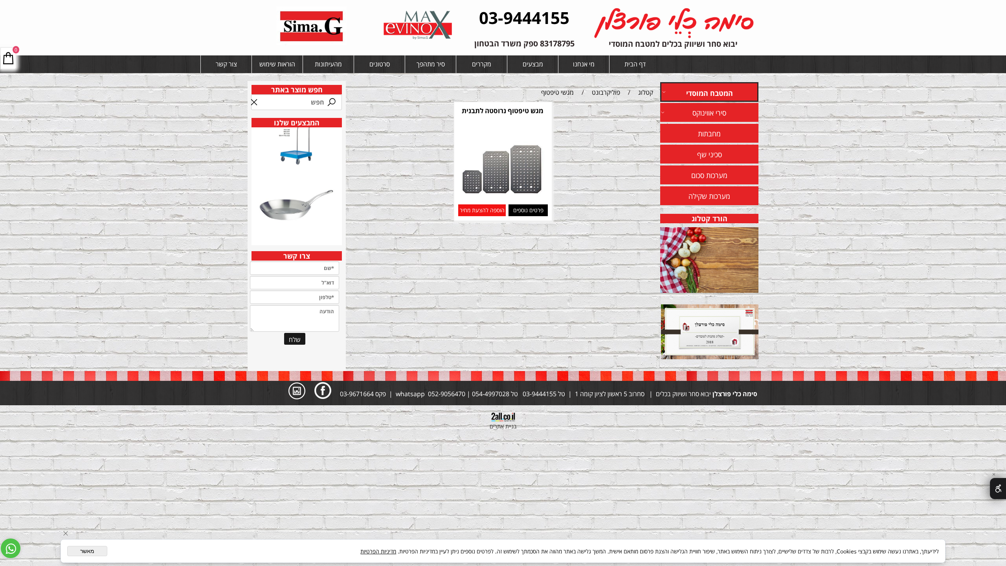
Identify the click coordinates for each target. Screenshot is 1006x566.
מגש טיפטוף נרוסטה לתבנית (502, 110)
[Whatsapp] (10, 548)
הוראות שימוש (277, 64)
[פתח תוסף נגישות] (998, 488)
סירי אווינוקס (709, 113)
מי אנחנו (584, 64)
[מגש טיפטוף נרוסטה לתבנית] (502, 198)
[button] (482, 210)
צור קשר (226, 64)
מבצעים (533, 64)
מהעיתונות (328, 64)
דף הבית (635, 64)
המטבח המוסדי (709, 93)
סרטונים (379, 64)
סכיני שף (709, 154)
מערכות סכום (709, 175)
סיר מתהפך (431, 64)
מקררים (481, 64)
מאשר (87, 551)
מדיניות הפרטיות (378, 551)
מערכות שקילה (709, 196)
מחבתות (709, 133)
